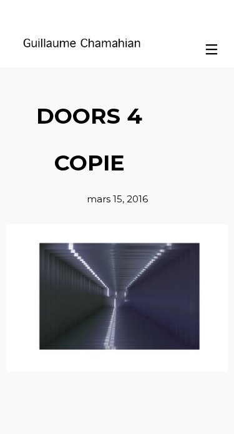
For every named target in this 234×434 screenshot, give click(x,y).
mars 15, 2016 (117, 199)
